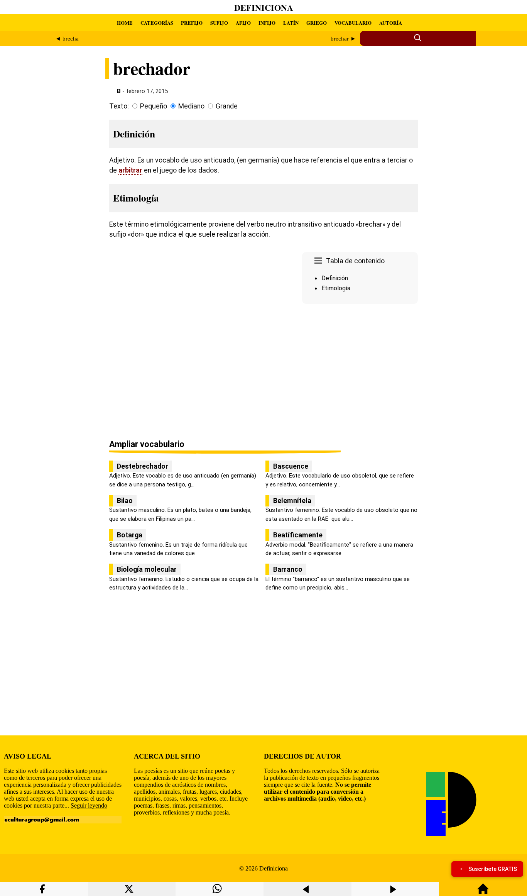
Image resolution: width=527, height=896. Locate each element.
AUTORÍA (390, 22)
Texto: (119, 106)
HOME (125, 22)
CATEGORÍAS (156, 22)
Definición (334, 278)
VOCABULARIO (353, 22)
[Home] (483, 892)
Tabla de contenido (355, 261)
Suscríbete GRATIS (492, 869)
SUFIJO (219, 22)
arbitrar (130, 170)
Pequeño (153, 106)
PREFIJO (192, 22)
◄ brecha (67, 39)
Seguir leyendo (89, 805)
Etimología (335, 288)
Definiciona (263, 7)
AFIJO (243, 22)
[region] (360, 372)
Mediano (191, 106)
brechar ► (343, 39)
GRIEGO (316, 22)
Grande (227, 106)
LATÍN (291, 22)
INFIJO (266, 22)
